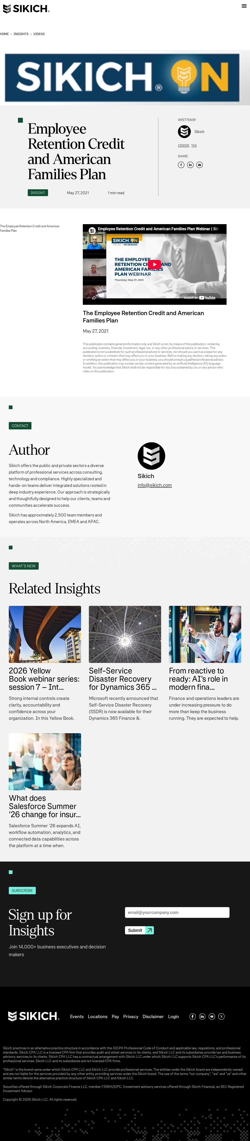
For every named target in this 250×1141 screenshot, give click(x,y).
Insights (21, 34)
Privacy (130, 1016)
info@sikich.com (155, 485)
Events (77, 1016)
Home (4, 34)
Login (173, 1016)
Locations (97, 1016)
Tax (194, 145)
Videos (39, 34)
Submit (135, 930)
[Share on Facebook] (181, 165)
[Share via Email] (199, 165)
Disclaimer (153, 1016)
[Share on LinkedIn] (190, 165)
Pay (115, 1016)
